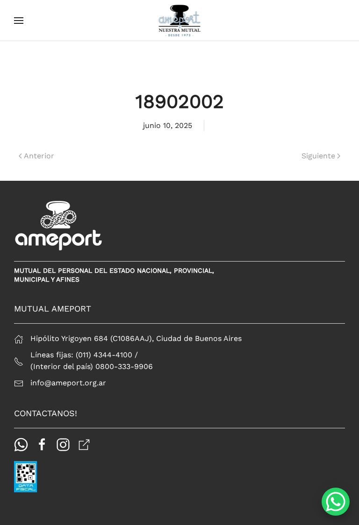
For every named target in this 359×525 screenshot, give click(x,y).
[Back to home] (179, 20)
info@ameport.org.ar (68, 382)
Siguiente (318, 155)
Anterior (39, 155)
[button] (18, 20)
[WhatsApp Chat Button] (336, 502)
